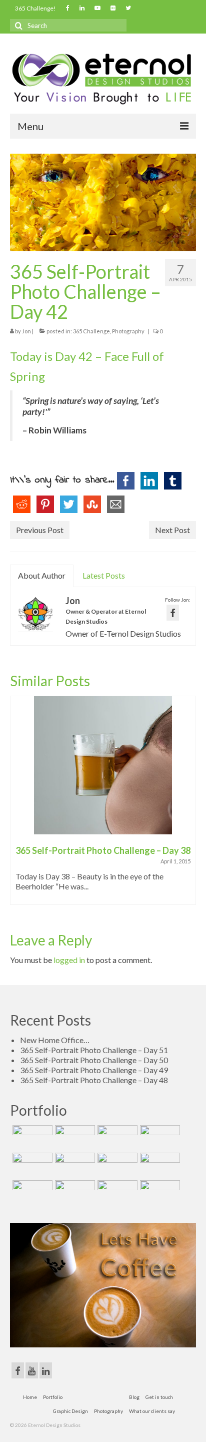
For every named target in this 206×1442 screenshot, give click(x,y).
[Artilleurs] (159, 1137)
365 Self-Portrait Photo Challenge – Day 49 (94, 1070)
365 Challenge (91, 331)
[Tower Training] (31, 1137)
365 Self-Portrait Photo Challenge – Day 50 (94, 1060)
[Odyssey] (116, 1165)
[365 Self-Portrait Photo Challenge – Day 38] (103, 765)
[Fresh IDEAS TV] (31, 1192)
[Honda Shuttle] (31, 1165)
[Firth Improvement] (73, 1192)
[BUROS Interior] (116, 1137)
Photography (128, 331)
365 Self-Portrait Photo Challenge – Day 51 (94, 1050)
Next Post (172, 530)
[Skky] (159, 1192)
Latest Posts (103, 575)
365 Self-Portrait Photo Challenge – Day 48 (94, 1080)
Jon (26, 331)
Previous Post (40, 530)
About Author (42, 575)
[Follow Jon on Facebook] (172, 613)
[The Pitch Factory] (73, 1165)
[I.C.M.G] (159, 1165)
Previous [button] (19, 805)
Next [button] (187, 805)
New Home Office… (55, 1040)
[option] (103, 805)
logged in (69, 960)
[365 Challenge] (73, 1137)
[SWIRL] (116, 1192)
